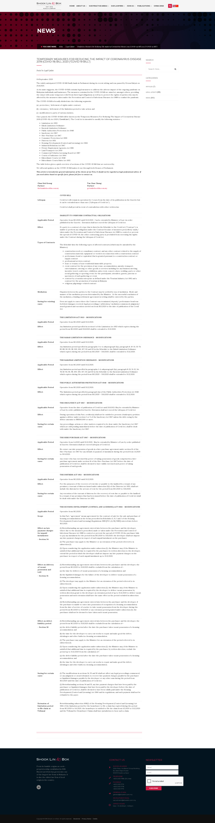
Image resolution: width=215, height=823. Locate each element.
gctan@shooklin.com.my (97, 188)
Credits (95, 819)
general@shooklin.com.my (123, 794)
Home (61, 46)
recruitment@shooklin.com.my (124, 800)
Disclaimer (76, 819)
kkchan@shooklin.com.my (48, 188)
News (148, 98)
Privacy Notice (86, 819)
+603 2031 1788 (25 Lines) (122, 779)
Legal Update (70, 46)
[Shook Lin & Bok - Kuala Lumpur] (49, 6)
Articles (149, 86)
